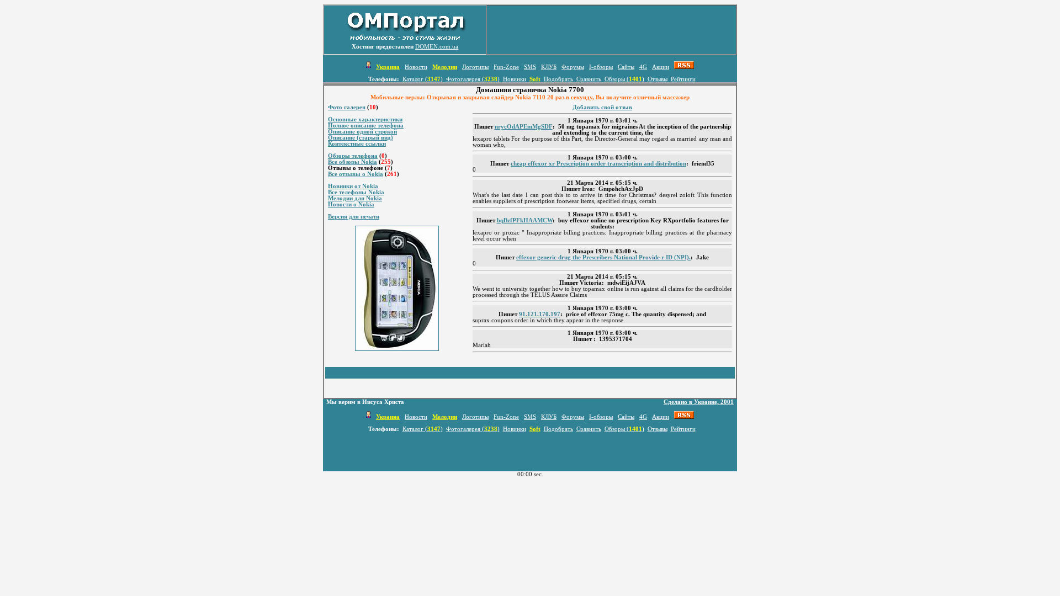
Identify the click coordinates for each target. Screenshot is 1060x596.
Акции (660, 67)
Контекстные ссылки (357, 144)
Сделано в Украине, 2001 (699, 402)
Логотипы (475, 67)
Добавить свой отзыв (602, 107)
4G (643, 67)
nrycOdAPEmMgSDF (524, 127)
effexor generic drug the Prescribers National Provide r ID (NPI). (603, 257)
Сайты (626, 67)
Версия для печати (353, 217)
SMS (530, 67)
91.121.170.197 (539, 314)
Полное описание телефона (366, 126)
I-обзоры (601, 67)
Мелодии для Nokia (355, 198)
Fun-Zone (506, 67)
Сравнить (588, 79)
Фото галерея (346, 107)
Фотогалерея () (473, 79)
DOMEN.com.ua (436, 47)
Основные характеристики (365, 119)
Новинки (514, 79)
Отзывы (657, 79)
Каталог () (422, 79)
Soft (534, 79)
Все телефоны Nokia (356, 192)
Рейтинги (683, 79)
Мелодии (444, 67)
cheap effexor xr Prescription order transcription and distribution (598, 164)
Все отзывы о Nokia (355, 174)
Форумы (572, 67)
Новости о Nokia (351, 204)
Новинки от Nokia (353, 186)
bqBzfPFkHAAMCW (525, 220)
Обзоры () (624, 79)
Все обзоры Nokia (352, 162)
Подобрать (558, 79)
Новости (416, 67)
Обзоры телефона (353, 156)
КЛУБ (548, 67)
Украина (388, 67)
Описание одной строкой (362, 132)
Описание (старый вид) (360, 138)
